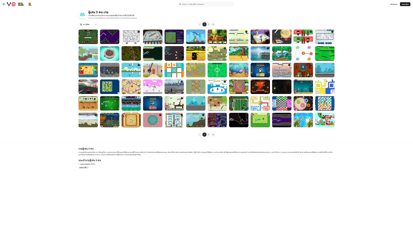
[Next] (213, 24)
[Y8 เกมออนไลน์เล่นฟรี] (11, 4)
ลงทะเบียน (405, 4)
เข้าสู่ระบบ (393, 4)
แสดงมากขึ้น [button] (83, 167)
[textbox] (88, 24)
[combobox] (88, 24)
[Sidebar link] (4, 4)
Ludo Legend (85, 164)
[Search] (180, 4)
